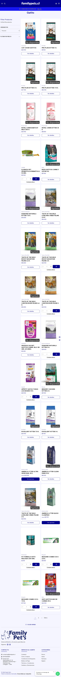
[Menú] (2, 3)
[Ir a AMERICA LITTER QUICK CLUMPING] (51, 497)
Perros (43, 654)
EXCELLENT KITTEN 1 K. (50, 431)
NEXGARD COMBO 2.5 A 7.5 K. (29, 600)
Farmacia (44, 658)
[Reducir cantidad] (23, 178)
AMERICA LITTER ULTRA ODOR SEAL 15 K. (29, 472)
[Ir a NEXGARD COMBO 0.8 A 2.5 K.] (51, 540)
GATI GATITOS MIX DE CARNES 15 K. (49, 600)
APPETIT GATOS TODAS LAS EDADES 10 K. (29, 390)
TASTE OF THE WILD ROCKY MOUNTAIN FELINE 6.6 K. (28, 259)
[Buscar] (5, 3)
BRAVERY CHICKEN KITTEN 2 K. (48, 390)
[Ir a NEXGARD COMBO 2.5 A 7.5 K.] (30, 583)
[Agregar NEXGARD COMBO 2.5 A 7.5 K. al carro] (36, 606)
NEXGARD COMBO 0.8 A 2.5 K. (50, 557)
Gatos (43, 656)
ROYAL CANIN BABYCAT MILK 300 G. (29, 128)
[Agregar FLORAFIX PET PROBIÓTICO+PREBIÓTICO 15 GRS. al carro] (36, 178)
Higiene (43, 661)
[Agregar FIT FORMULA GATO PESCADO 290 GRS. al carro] (36, 564)
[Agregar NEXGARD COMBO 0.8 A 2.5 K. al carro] (56, 564)
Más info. (39, 9)
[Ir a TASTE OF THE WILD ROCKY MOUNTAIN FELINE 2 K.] (51, 241)
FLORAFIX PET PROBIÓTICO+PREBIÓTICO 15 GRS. (30, 171)
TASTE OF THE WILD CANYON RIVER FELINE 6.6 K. (30, 303)
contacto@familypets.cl (9, 654)
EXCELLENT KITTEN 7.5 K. (30, 431)
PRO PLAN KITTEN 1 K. (49, 48)
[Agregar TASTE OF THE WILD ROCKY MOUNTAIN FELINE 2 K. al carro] (56, 266)
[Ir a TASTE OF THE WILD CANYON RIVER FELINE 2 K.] (51, 285)
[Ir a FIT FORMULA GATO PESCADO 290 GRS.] (30, 540)
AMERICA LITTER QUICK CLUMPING (50, 514)
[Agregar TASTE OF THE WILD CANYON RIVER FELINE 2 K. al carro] (56, 310)
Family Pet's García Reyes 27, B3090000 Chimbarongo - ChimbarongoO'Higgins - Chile (9, 661)
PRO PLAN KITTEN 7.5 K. (50, 88)
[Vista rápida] (22, 33)
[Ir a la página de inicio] (30, 3)
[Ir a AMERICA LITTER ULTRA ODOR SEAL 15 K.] (30, 455)
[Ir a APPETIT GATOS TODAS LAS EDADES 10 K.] (30, 373)
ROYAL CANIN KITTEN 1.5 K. (50, 128)
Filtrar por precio (5, 36)
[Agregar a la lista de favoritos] (22, 29)
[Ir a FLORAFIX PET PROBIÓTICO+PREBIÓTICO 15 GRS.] (30, 153)
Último (45, 618)
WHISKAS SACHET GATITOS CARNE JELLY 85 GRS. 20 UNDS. (30, 347)
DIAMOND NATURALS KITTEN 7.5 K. (28, 214)
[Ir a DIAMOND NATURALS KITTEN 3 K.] (51, 329)
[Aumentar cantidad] (30, 178)
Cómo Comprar (25, 656)
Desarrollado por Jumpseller (24, 673)
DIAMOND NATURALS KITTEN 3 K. (49, 346)
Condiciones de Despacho (28, 658)
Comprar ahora (30, 182)
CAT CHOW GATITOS (28, 48)
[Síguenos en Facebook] (10, 644)
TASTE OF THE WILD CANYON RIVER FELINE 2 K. (50, 303)
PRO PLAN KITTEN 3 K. (29, 88)
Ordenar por (4, 27)
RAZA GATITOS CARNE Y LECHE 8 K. (50, 170)
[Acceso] (56, 3)
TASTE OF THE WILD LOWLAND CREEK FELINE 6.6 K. (50, 215)
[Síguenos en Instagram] (7, 644)
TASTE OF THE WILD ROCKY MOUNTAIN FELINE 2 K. (49, 259)
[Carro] (59, 3)
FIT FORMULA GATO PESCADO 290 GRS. (28, 557)
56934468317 (6, 656)
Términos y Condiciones (27, 663)
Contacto (23, 654)
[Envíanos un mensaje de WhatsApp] (58, 674)
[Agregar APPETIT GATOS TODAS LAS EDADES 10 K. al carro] (36, 396)
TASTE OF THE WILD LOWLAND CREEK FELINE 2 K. (30, 515)
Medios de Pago (25, 661)
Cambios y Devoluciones (27, 665)
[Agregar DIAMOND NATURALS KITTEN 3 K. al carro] (56, 354)
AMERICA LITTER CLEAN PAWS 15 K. (50, 472)
